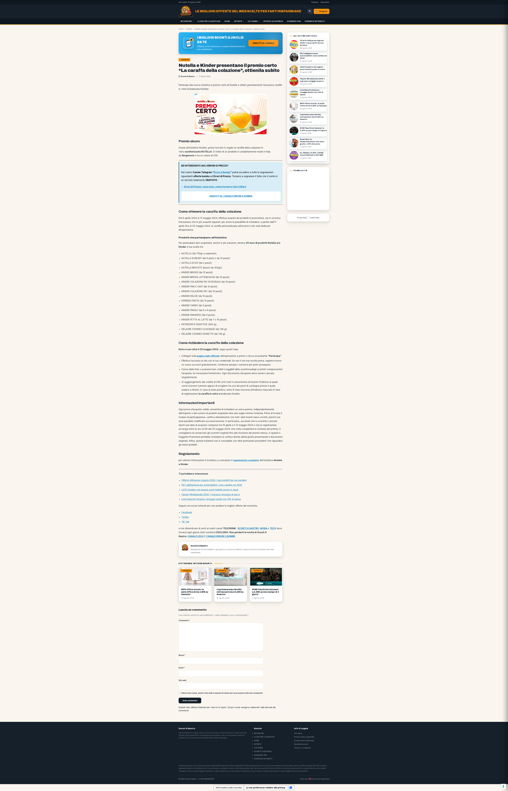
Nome (182, 655)
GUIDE (227, 21)
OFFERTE (238, 21)
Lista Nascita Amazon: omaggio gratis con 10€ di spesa (211, 499)
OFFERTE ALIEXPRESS (273, 21)
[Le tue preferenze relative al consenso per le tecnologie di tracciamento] (503, 786)
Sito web (182, 680)
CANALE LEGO (195, 536)
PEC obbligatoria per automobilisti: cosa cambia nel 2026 (212, 485)
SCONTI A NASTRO (248, 528)
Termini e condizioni (302, 748)
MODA (263, 528)
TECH (273, 528)
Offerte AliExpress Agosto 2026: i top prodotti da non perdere (214, 480)
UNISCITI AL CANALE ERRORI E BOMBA (230, 196)
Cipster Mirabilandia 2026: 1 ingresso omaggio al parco (211, 494)
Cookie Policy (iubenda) (304, 740)
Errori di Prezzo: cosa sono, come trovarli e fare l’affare (215, 186)
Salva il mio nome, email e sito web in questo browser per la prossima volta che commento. (222, 693)
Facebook (187, 512)
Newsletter (325, 2)
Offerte (189, 29)
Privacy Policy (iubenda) (304, 737)
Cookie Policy (314, 218)
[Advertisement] (306, 190)
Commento (184, 620)
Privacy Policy (302, 218)
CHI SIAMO (253, 21)
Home (181, 29)
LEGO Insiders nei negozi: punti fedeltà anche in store (210, 489)
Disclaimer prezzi (301, 744)
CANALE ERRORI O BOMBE (220, 536)
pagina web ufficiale (208, 356)
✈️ (321, 11)
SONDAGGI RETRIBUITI (315, 21)
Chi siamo (298, 733)
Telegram (315, 2)
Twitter (185, 517)
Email (182, 668)
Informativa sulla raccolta (229, 787)
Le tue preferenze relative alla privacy (265, 787)
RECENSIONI (186, 21)
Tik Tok (185, 521)
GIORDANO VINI (294, 21)
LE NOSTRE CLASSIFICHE (208, 21)
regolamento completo (246, 460)
